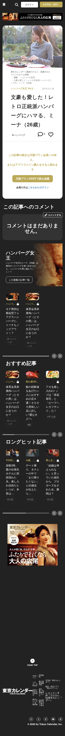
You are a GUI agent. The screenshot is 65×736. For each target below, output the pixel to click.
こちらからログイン (38, 187)
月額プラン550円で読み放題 (33, 178)
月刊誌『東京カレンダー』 (53, 681)
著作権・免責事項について (41, 692)
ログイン (29, 4)
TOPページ (35, 676)
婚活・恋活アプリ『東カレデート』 (52, 687)
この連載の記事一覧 (19, 279)
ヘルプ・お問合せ (35, 683)
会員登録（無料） (51, 4)
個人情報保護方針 (41, 682)
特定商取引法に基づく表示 (41, 702)
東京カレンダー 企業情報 (35, 702)
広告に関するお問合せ (35, 692)
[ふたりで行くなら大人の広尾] (32, 16)
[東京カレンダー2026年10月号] (33, 544)
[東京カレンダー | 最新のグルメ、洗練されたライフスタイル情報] (4, 4)
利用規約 (41, 676)
